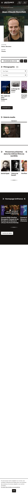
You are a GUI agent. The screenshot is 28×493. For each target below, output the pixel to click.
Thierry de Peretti (14, 174)
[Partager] (21, 61)
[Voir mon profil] (25, 2)
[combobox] (14, 71)
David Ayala (5, 173)
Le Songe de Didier (15, 89)
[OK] (14, 490)
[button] (18, 126)
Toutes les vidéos (7, 233)
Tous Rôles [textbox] (5, 75)
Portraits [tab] (14, 121)
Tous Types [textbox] (5, 71)
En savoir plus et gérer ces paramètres (10, 487)
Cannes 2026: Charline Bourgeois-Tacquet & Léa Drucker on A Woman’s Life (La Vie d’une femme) (9, 220)
